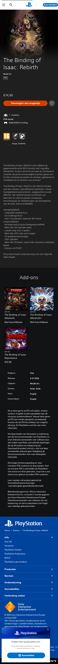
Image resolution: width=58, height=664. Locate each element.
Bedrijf (7, 557)
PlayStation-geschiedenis (16, 561)
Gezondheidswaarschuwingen (21, 483)
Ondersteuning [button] (13, 582)
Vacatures (9, 545)
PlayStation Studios (13, 549)
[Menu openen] (3, 5)
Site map (52, 648)
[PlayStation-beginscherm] (29, 4)
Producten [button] (10, 569)
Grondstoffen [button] (12, 589)
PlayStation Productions (15, 553)
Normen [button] (9, 575)
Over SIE (8, 541)
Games (16, 530)
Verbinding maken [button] (15, 595)
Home (7, 530)
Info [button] (7, 537)
